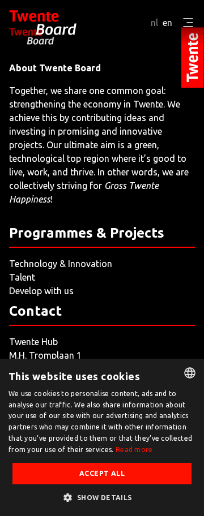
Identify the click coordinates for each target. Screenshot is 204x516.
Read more (134, 449)
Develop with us (41, 291)
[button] (101, 497)
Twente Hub (33, 342)
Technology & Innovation (60, 264)
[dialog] (102, 437)
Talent (22, 277)
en (167, 23)
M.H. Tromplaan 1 (45, 355)
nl (154, 23)
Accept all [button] (102, 473)
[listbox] (190, 373)
